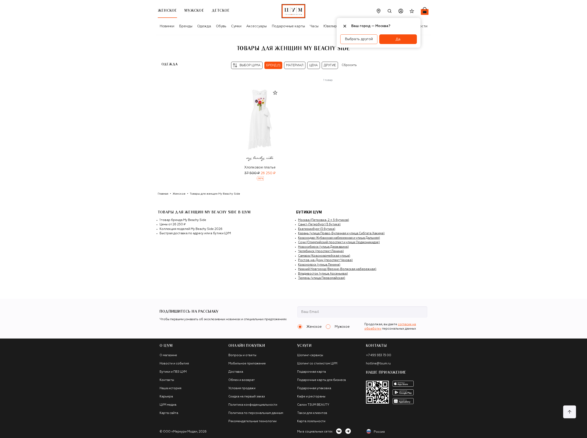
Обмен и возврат (241, 380)
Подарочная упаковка (314, 388)
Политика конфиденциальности (252, 404)
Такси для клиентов (312, 413)
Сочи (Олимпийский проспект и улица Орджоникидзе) (339, 242)
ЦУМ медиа (168, 404)
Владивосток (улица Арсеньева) (323, 273)
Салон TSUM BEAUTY (313, 404)
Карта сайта (169, 413)
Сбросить (349, 65)
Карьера (166, 396)
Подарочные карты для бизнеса (321, 380)
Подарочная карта (311, 371)
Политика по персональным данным (255, 413)
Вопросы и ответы (242, 355)
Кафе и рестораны (311, 396)
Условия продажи (241, 388)
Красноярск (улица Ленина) (319, 264)
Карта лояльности (311, 421)
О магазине (168, 355)
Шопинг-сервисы (310, 355)
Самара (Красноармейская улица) (324, 255)
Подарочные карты (288, 26)
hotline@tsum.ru (378, 363)
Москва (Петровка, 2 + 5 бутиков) (323, 220)
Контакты (167, 380)
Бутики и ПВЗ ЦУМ (173, 371)
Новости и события (174, 363)
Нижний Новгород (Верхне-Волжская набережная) (337, 269)
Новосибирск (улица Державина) (323, 246)
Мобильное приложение (247, 363)
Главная (163, 194)
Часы (314, 26)
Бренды (185, 26)
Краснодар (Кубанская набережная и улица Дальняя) (339, 238)
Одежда (204, 26)
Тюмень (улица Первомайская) (321, 278)
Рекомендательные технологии (252, 421)
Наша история (170, 388)
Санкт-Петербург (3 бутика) (319, 224)
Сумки (236, 26)
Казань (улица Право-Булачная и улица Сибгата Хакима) (341, 233)
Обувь (221, 26)
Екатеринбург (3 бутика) (316, 229)
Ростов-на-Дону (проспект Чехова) (325, 260)
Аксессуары (256, 26)
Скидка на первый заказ (246, 396)
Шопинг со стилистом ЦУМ (317, 363)
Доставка (235, 371)
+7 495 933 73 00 (378, 355)
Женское (179, 194)
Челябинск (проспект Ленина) (321, 251)
